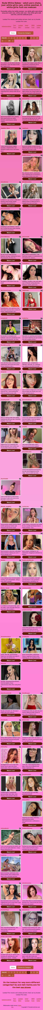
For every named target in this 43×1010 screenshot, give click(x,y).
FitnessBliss (25, 800)
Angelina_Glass (5, 128)
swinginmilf (4, 318)
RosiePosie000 (26, 774)
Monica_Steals (5, 588)
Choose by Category (24, 33)
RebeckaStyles (5, 883)
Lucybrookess (5, 426)
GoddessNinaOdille (6, 936)
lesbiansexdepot (6, 26)
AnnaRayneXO (5, 400)
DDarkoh (3, 663)
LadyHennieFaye (27, 610)
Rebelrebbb (25, 720)
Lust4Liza (3, 855)
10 (37, 38)
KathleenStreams (27, 828)
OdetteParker (4, 45)
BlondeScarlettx (27, 182)
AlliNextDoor (4, 99)
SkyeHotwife (4, 478)
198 (9, 41)
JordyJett (3, 372)
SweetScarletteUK (6, 693)
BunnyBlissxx (5, 72)
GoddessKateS (26, 155)
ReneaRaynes (26, 936)
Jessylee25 (4, 720)
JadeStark (25, 128)
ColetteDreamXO (5, 263)
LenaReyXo (25, 636)
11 (2, 41)
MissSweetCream (6, 290)
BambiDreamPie (5, 345)
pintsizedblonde (26, 45)
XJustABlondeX (26, 452)
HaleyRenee (25, 910)
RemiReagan (26, 693)
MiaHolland (25, 533)
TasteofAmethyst (6, 636)
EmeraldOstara (5, 236)
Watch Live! (11, 69)
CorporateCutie (26, 747)
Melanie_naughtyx (6, 506)
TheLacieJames (5, 209)
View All (4, 38)
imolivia (3, 560)
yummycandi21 (26, 588)
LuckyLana (25, 506)
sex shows (26, 987)
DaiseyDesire (26, 72)
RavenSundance (27, 400)
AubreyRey (4, 747)
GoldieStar (25, 318)
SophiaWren (25, 263)
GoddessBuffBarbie (28, 560)
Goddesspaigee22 (27, 345)
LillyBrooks (25, 290)
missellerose (4, 182)
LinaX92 (24, 426)
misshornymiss (26, 883)
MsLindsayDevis (5, 533)
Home (13, 33)
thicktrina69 (25, 236)
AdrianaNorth (4, 828)
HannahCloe (25, 99)
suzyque (24, 372)
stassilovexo (4, 774)
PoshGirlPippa (5, 910)
